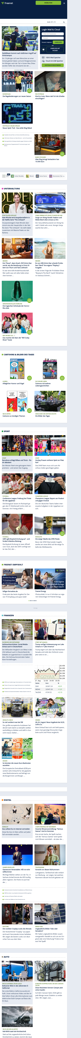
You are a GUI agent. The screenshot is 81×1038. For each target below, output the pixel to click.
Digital (7, 800)
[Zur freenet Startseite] (6, 2)
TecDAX (38, 692)
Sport (7, 431)
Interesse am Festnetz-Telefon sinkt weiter (13, 896)
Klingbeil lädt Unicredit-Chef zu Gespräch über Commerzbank (18, 688)
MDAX (37, 689)
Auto (6, 956)
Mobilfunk (48, 3)
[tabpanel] (20, 45)
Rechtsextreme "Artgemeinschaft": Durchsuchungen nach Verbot (17, 145)
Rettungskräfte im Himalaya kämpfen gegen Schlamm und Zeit (18, 141)
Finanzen (9, 615)
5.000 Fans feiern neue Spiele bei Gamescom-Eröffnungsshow (17, 893)
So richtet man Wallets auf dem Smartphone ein (14, 899)
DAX (37, 686)
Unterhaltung (12, 188)
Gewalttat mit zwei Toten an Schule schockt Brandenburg (16, 135)
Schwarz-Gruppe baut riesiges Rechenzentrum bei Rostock (17, 685)
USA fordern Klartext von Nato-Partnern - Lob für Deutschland (18, 138)
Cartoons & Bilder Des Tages (19, 354)
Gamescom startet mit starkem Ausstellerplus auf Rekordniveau (18, 890)
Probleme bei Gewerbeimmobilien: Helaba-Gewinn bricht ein (17, 691)
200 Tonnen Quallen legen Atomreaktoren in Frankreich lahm (17, 682)
